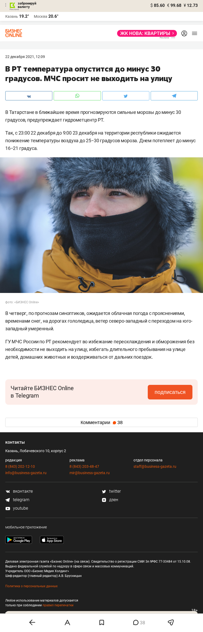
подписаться (170, 392)
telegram (20, 499)
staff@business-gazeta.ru (154, 466)
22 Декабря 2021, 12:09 (25, 57)
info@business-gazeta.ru (26, 473)
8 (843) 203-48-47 (84, 466)
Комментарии (102, 422)
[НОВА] (145, 33)
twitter (114, 491)
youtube (20, 508)
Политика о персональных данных (31, 586)
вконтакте (22, 491)
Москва (40, 16)
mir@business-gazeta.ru (90, 473)
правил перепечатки (58, 605)
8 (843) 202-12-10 (20, 466)
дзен (113, 499)
